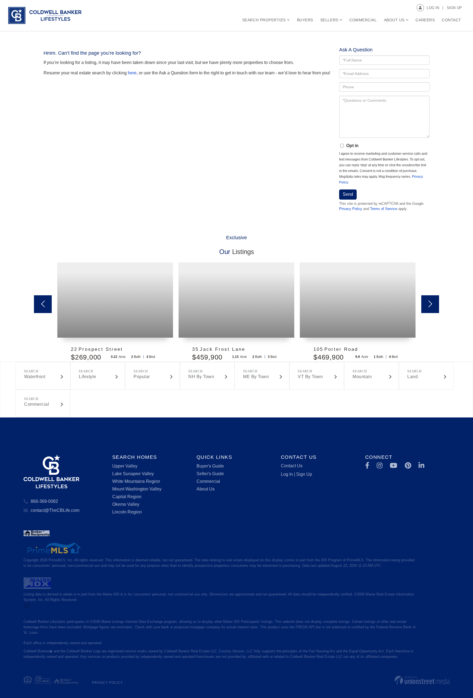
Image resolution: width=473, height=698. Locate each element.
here (132, 73)
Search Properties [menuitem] (264, 20)
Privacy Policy (350, 209)
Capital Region (127, 496)
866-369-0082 (44, 501)
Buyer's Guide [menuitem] (210, 466)
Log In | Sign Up (296, 474)
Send (348, 194)
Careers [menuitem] (425, 20)
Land (412, 376)
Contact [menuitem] (451, 20)
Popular (142, 376)
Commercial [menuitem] (363, 20)
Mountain (362, 376)
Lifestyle (87, 376)
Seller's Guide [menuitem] (210, 473)
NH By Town (201, 376)
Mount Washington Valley (136, 489)
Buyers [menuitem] (305, 20)
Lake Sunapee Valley (133, 473)
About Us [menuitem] (394, 20)
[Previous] (43, 304)
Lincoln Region (127, 512)
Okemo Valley (125, 504)
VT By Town (310, 376)
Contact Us (291, 465)
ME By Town (256, 376)
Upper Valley (124, 466)
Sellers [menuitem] (329, 20)
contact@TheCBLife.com (55, 510)
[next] (430, 304)
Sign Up (454, 8)
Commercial (36, 404)
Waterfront (34, 376)
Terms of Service (383, 209)
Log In (433, 8)
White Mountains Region (136, 481)
